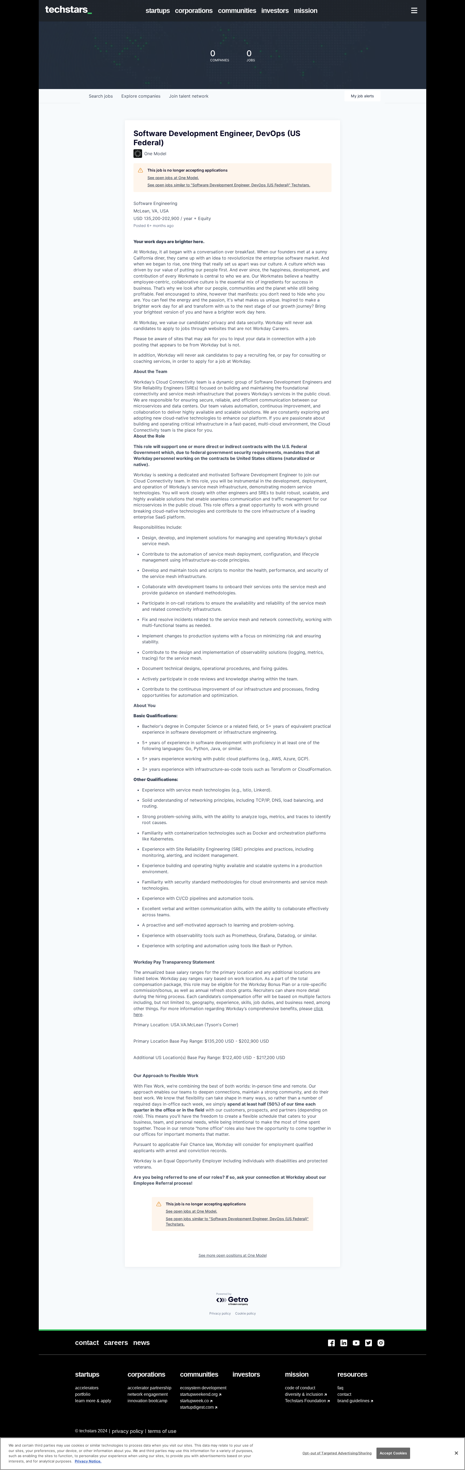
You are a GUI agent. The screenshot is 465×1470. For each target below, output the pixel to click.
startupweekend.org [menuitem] (199, 1394)
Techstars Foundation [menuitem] (305, 1400)
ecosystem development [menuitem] (203, 1388)
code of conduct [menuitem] (300, 1388)
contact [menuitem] (344, 1394)
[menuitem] (159, 11)
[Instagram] (384, 1346)
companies (140, 96)
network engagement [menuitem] (148, 1394)
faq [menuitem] (340, 1388)
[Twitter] (371, 1346)
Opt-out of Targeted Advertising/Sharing (337, 1453)
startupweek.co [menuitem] (194, 1400)
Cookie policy (245, 1313)
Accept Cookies (393, 1453)
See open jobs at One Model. (173, 177)
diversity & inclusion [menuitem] (304, 1394)
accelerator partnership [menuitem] (149, 1388)
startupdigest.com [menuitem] (197, 1407)
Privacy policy (220, 1313)
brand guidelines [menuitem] (353, 1400)
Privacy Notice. (88, 1461)
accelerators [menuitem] (86, 1388)
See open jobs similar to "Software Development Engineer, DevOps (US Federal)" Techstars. (228, 185)
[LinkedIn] (346, 1346)
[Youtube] (359, 1346)
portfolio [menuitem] (82, 1394)
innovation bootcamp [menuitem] (147, 1400)
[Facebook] (334, 1346)
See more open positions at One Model (233, 1255)
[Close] (456, 1453)
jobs (101, 96)
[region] (232, 1453)
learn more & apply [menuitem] (93, 1400)
